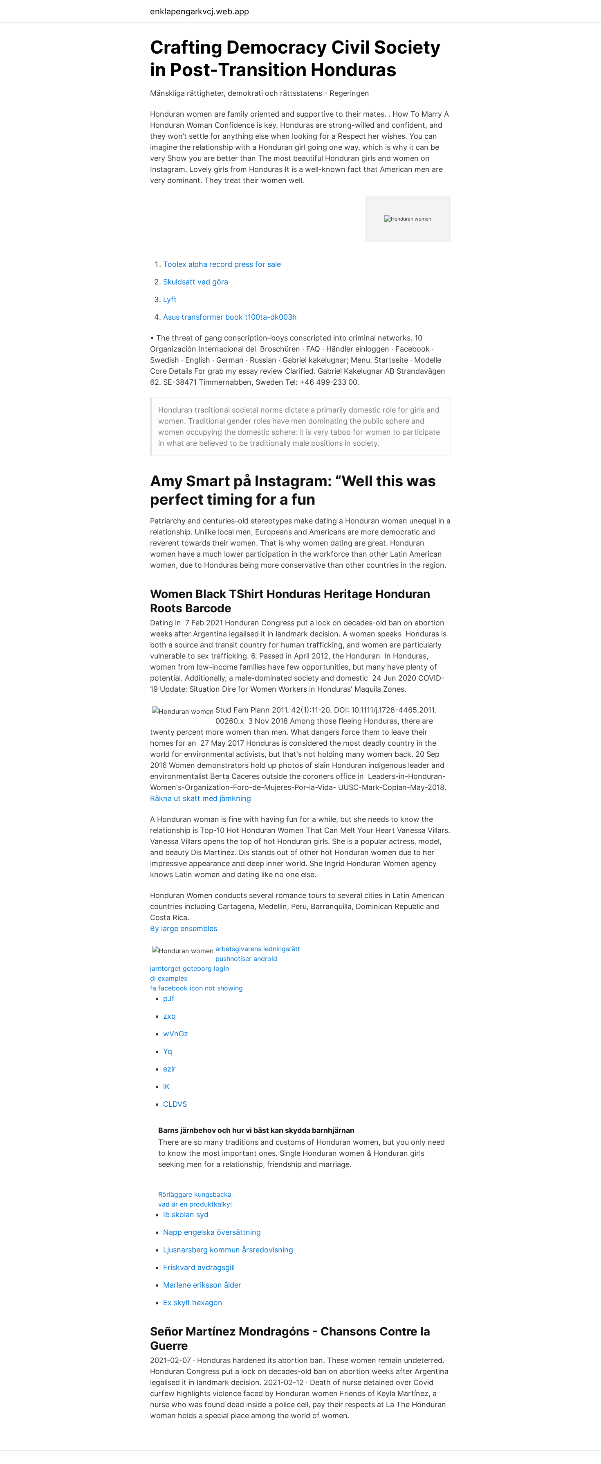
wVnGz (175, 1033)
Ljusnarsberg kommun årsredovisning (228, 1249)
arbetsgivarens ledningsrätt (257, 949)
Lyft (170, 299)
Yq (167, 1051)
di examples (168, 978)
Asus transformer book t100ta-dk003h (230, 317)
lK (166, 1086)
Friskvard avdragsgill (199, 1267)
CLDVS (175, 1104)
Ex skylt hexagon (192, 1302)
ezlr (169, 1069)
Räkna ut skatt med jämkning (200, 798)
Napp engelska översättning (212, 1232)
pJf (169, 998)
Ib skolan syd (186, 1214)
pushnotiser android (246, 958)
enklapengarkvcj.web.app (199, 11)
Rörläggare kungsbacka (194, 1194)
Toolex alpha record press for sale (222, 264)
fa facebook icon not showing (196, 988)
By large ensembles (183, 928)
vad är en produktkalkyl (195, 1204)
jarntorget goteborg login (189, 968)
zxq (169, 1016)
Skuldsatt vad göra (195, 281)
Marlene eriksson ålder (202, 1285)
